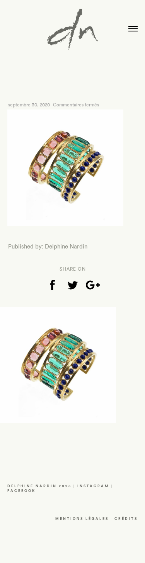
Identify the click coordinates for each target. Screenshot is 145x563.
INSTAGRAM (93, 486)
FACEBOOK (21, 491)
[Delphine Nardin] (72, 32)
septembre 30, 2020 (29, 105)
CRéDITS (126, 519)
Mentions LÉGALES (82, 519)
